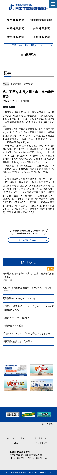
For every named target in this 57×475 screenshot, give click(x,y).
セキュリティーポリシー (15, 438)
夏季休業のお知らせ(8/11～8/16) (19, 298)
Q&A (16, 443)
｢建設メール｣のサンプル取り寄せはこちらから (27, 333)
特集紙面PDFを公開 (14, 325)
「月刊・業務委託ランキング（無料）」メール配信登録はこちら (29, 308)
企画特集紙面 (28, 54)
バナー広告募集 (47, 424)
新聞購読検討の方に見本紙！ (18, 341)
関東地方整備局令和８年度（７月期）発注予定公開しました (28, 275)
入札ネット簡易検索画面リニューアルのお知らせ (27, 287)
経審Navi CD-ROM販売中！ (17, 317)
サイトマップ (41, 443)
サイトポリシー (41, 438)
